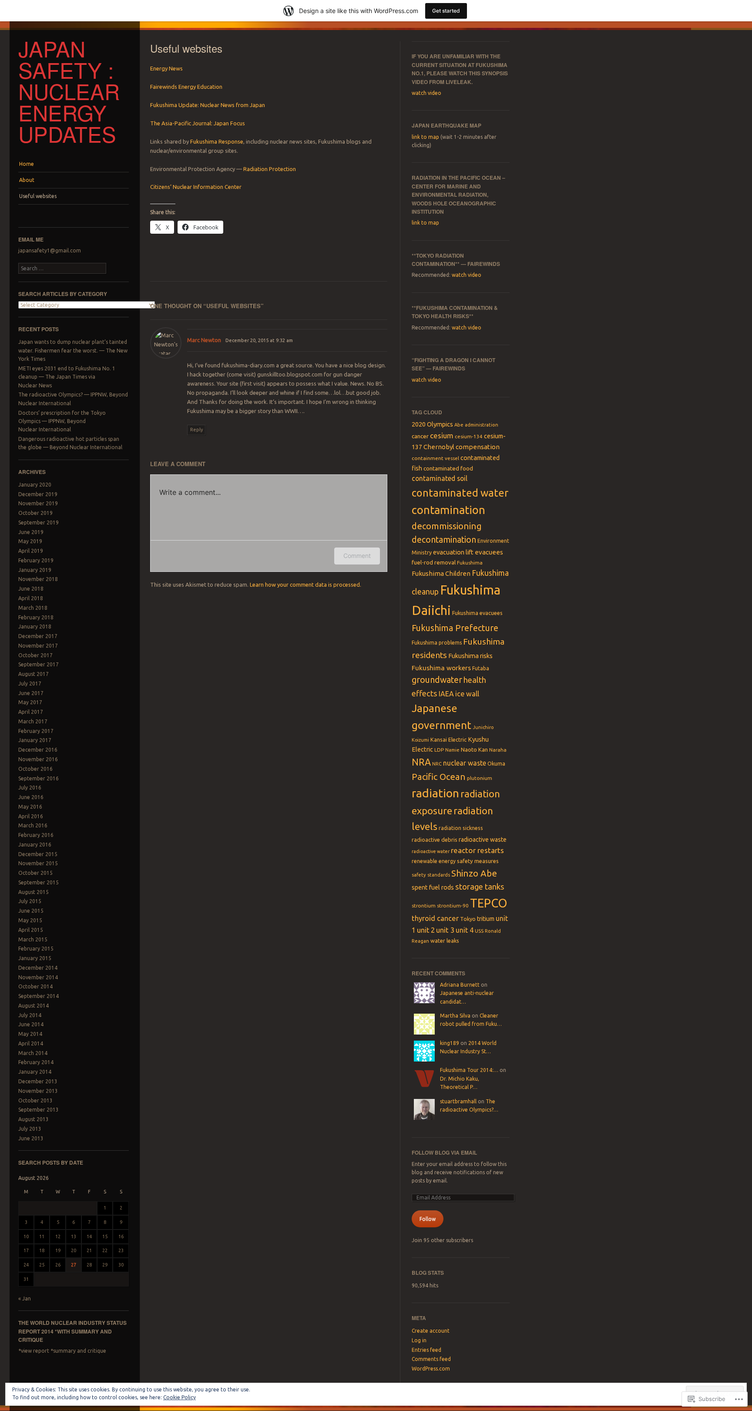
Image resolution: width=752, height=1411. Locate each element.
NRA (421, 762)
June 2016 (31, 797)
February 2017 (36, 731)
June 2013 (31, 1138)
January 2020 (34, 484)
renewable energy (434, 861)
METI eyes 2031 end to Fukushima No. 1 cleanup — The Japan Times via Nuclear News (66, 377)
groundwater (437, 680)
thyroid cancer (435, 918)
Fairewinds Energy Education (186, 87)
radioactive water (431, 851)
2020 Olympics (432, 424)
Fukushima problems (437, 642)
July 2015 (29, 901)
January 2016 (34, 844)
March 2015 (32, 939)
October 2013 (35, 1100)
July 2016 (29, 787)
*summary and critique (78, 1351)
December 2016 (37, 750)
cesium (441, 435)
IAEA (446, 694)
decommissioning (447, 526)
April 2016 (30, 816)
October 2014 (35, 986)
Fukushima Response (216, 141)
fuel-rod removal (434, 562)
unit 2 (426, 930)
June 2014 (31, 1024)
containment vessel (435, 458)
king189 (449, 1043)
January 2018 (34, 626)
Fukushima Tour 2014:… (469, 1070)
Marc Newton (204, 340)
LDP (439, 750)
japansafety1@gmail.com (49, 250)
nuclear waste (464, 763)
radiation (435, 793)
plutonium (479, 778)
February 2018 (36, 617)
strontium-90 (453, 905)
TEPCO (488, 903)
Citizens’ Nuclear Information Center (196, 187)
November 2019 (38, 503)
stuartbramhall (458, 1101)
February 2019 (36, 560)
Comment (357, 555)
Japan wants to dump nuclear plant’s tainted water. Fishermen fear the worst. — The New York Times (73, 350)
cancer (420, 436)
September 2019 (38, 522)
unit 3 (445, 930)
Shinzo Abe (474, 873)
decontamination (444, 539)
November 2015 (38, 863)
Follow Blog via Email (444, 1152)
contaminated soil (439, 478)
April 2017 (30, 712)
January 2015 (34, 958)
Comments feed (431, 1359)
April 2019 (30, 551)
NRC (437, 763)
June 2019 (31, 532)
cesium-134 (469, 436)
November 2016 (38, 759)
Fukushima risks (470, 655)
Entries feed (426, 1350)
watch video (426, 93)
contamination (448, 510)
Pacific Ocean (439, 777)
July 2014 (29, 1015)
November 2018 (38, 579)
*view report (33, 1351)
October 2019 (35, 513)
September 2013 (38, 1109)
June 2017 (31, 693)
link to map (425, 137)
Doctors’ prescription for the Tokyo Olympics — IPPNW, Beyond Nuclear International (62, 421)
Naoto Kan (474, 749)
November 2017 (38, 645)
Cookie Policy (179, 1397)
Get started (446, 10)
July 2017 (29, 683)
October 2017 (35, 655)
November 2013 (38, 1091)
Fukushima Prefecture (455, 628)
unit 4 (464, 930)
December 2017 (37, 636)
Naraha (498, 750)
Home (26, 164)
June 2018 (31, 588)
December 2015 (37, 854)
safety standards (431, 874)
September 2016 (38, 778)
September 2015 (38, 882)
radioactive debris (434, 840)
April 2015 (30, 930)
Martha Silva (455, 1015)
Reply (196, 429)
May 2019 (30, 541)
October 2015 (35, 873)
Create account (431, 1331)
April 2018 (30, 598)
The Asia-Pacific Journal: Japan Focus (197, 123)
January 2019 (34, 570)
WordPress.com (431, 1368)
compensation (478, 446)
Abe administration (476, 424)
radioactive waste (483, 839)
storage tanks (479, 886)
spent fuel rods (433, 887)
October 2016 (35, 769)
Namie (452, 750)
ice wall (467, 694)
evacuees (489, 552)
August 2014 (33, 1005)
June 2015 (31, 911)
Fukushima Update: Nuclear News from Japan (207, 105)
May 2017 (30, 702)
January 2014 (34, 1072)
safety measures (478, 861)
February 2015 (36, 948)
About (26, 180)
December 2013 (37, 1081)
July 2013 (29, 1129)
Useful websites (38, 196)
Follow (428, 1219)
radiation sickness (461, 828)
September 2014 (38, 996)
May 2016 (30, 807)
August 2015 (33, 892)
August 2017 (33, 674)
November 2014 (38, 977)
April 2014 (30, 1043)
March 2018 (32, 608)
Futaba (480, 668)
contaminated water (460, 492)
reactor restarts (477, 850)
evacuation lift (453, 552)
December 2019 (37, 494)
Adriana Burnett (460, 985)
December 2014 (37, 968)
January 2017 (34, 740)
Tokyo (468, 919)
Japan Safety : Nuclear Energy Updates (69, 91)
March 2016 (32, 825)
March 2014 (32, 1053)
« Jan (24, 1298)
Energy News (166, 68)
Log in (419, 1340)
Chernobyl (438, 446)
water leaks (444, 940)
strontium (424, 905)
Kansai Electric (448, 739)
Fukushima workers (441, 668)
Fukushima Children (441, 573)
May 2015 (30, 920)
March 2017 (32, 721)
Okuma (496, 763)
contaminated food (448, 468)
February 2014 (36, 1062)
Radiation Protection (269, 169)
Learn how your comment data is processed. (305, 584)
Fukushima (470, 562)
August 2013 (33, 1119)
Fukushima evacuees (477, 613)
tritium (485, 918)
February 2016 (36, 835)
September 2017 (38, 664)
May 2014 (30, 1034)
